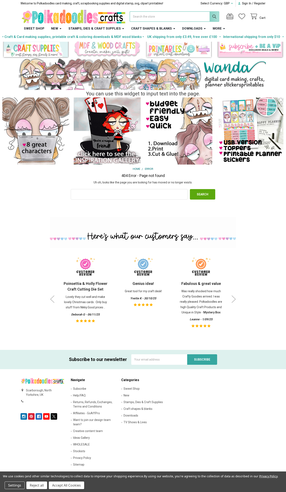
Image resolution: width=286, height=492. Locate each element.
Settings (14, 485)
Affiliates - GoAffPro (86, 413)
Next (233, 299)
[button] (36, 50)
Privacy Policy (82, 458)
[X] (54, 416)
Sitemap (78, 464)
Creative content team (88, 431)
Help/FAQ (79, 395)
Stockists (79, 451)
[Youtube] (46, 416)
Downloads (192, 28)
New (54, 28)
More (217, 28)
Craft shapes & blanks (151, 28)
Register (259, 3)
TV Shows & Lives (135, 422)
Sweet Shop (34, 28)
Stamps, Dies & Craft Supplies (94, 28)
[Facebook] (39, 416)
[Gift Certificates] (231, 16)
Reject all (37, 485)
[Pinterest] (31, 416)
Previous (52, 299)
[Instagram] (24, 416)
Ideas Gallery (81, 437)
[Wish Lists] (242, 16)
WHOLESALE (81, 444)
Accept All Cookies (66, 485)
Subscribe (79, 388)
